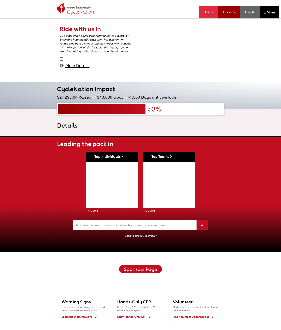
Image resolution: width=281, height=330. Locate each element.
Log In (250, 12)
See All (92, 210)
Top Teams (160, 156)
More (270, 12)
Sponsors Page (140, 269)
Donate (229, 12)
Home (208, 12)
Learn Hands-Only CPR (132, 316)
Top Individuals (107, 156)
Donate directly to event (139, 235)
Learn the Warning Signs (77, 316)
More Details (77, 65)
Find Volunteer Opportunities (191, 316)
